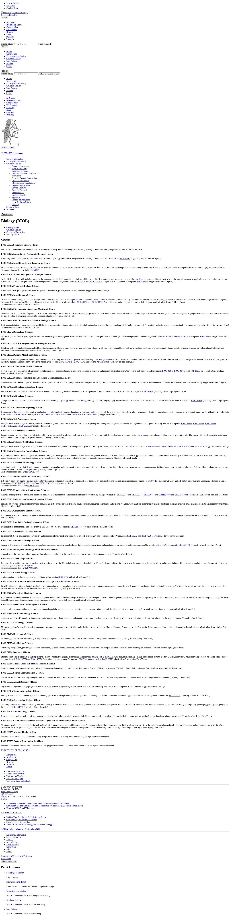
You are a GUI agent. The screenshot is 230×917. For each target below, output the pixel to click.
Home (9, 51)
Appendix (16, 197)
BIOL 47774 (21, 659)
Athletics (10, 764)
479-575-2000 (7, 794)
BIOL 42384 (6, 414)
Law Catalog (11, 61)
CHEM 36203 (60, 414)
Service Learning (19, 188)
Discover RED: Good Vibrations (20, 808)
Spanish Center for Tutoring (18, 822)
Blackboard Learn (14, 25)
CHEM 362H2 (92, 414)
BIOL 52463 (124, 391)
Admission (16, 176)
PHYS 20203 (23, 426)
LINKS (4, 18)
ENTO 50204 (33, 270)
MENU (4, 47)
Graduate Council (19, 190)
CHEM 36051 (167, 446)
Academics (11, 757)
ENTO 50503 (33, 304)
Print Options (7, 214)
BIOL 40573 (82, 302)
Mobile (9, 852)
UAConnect (11, 29)
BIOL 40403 (125, 258)
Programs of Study (19, 168)
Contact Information (20, 166)
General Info (11, 54)
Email (8, 34)
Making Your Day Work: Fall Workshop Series (26, 817)
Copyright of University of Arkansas (16, 856)
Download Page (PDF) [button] (16, 882)
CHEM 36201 (77, 414)
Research (10, 762)
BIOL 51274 (182, 336)
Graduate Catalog (13, 59)
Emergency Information (16, 835)
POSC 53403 (33, 472)
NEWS (4, 799)
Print (9, 66)
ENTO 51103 (33, 327)
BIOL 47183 (45, 483)
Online (7, 829)
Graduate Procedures (20, 180)
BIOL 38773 (142, 281)
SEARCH (49, 74)
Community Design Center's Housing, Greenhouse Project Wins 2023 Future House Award (44, 806)
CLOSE (5, 71)
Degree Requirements (21, 185)
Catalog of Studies (9, 15)
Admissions (11, 755)
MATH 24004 (103, 362)
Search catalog (7, 44)
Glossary (15, 204)
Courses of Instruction (21, 200)
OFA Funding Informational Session (21, 819)
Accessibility (11, 842)
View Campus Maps (9, 791)
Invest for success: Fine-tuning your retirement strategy (29, 824)
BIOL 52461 (196, 400)
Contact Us (11, 847)
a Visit (22, 829)
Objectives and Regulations (23, 183)
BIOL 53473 (31, 483)
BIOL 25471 (210, 423)
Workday (10, 39)
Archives (10, 209)
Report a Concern (13, 837)
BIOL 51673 (79, 362)
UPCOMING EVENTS (11, 813)
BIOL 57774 (36, 659)
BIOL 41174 (167, 336)
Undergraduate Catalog (16, 56)
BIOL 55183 (47, 527)
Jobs (8, 849)
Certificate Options (20, 171)
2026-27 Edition (12, 153)
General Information (14, 159)
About (9, 767)
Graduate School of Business (24, 173)
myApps (10, 37)
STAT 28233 (194, 371)
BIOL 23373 (186, 423)
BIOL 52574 (21, 414)
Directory (10, 32)
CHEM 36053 (151, 446)
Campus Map (12, 27)
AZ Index (10, 6)
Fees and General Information (24, 178)
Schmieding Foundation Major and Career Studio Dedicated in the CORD (37, 803)
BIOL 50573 (97, 302)
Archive (9, 63)
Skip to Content (13, 3)
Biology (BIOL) (24, 202)
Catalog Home (12, 8)
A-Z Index (10, 22)
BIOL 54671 (161, 545)
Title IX (9, 840)
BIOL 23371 (137, 495)
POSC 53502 (33, 486)
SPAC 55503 (32, 568)
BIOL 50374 (94, 281)
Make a (34, 829)
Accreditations (18, 192)
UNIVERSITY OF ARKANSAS (15, 750)
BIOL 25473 (44, 414)
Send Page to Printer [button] (15, 873)
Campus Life (11, 759)
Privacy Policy (12, 844)
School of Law (12, 207)
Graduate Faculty (19, 195)
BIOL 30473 (167, 371)
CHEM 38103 (7, 426)
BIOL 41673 (64, 362)
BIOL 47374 (79, 281)
